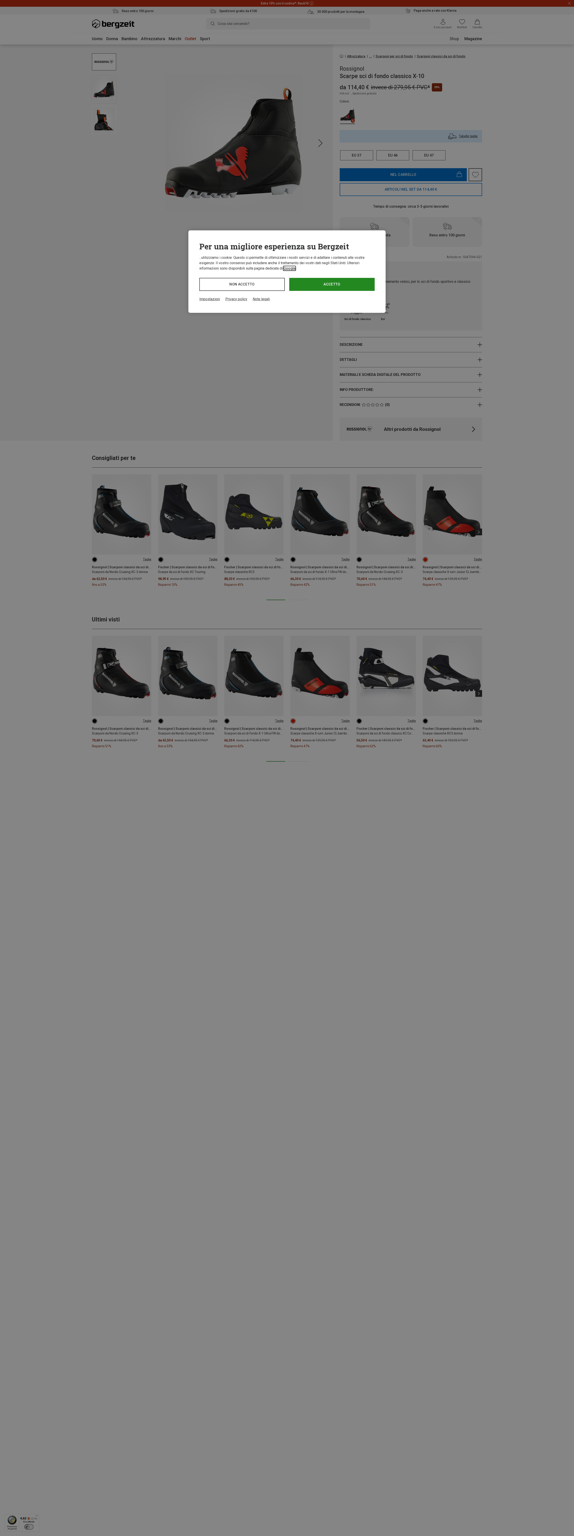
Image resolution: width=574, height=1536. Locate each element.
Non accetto (242, 284)
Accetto (332, 284)
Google (289, 268)
